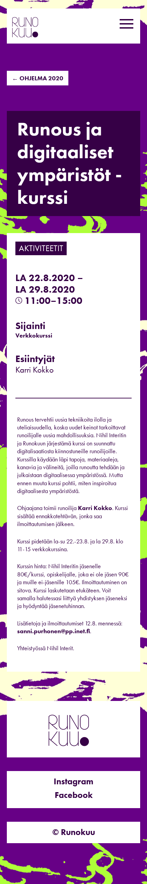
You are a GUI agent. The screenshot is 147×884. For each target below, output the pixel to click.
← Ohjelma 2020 (37, 78)
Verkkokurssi (33, 335)
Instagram (73, 781)
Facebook (74, 795)
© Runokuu (73, 832)
